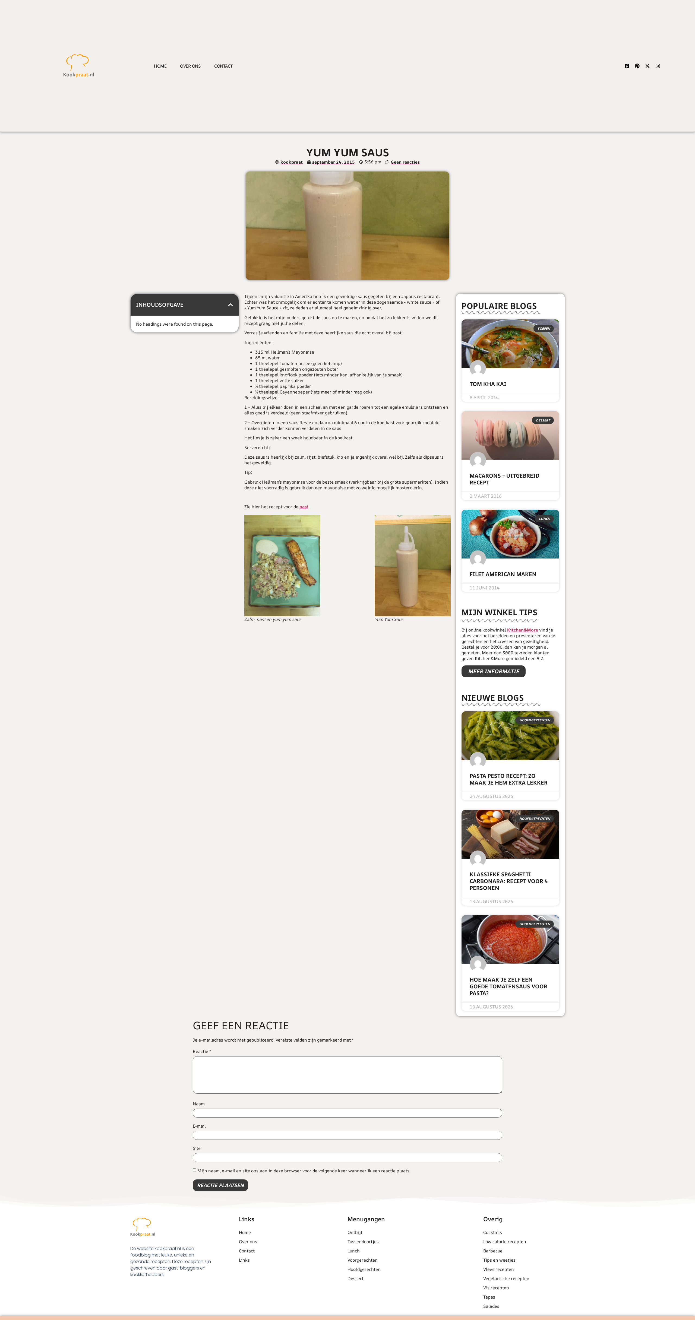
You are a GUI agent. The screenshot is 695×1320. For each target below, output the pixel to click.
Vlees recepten (498, 1269)
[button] (230, 304)
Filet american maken (503, 574)
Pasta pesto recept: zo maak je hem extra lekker (509, 779)
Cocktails (492, 1232)
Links (244, 1260)
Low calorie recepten (504, 1242)
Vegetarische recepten (506, 1278)
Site (197, 1148)
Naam (199, 1104)
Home (160, 66)
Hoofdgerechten (364, 1269)
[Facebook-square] (626, 66)
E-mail (199, 1126)
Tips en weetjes (499, 1260)
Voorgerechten (363, 1260)
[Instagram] (657, 66)
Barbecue (493, 1251)
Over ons (190, 66)
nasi (303, 507)
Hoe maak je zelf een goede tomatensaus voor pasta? (508, 986)
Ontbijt (355, 1232)
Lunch (354, 1251)
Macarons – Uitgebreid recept (504, 479)
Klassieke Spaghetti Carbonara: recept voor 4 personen (509, 881)
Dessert (356, 1278)
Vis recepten (496, 1288)
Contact (223, 66)
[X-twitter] (647, 66)
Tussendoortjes (363, 1242)
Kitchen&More (522, 630)
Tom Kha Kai (488, 384)
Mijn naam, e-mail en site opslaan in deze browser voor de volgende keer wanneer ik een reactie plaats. (303, 1171)
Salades (491, 1306)
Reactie (202, 1051)
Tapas (489, 1297)
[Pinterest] (637, 66)
